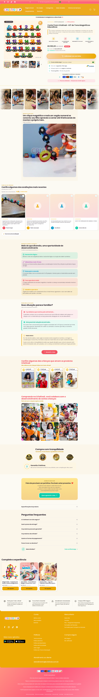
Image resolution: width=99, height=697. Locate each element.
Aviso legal (61, 694)
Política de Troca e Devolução (42, 650)
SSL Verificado (68, 641)
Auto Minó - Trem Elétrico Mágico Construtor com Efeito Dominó (28, 582)
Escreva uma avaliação (12, 234)
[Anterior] (30, 2)
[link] (46, 662)
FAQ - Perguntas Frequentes (72, 622)
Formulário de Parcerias (70, 625)
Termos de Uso (38, 638)
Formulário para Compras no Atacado (74, 627)
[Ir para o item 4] (32, 64)
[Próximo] (69, 2)
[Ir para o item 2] (15, 64)
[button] (13, 212)
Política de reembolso (30, 694)
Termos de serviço (48, 694)
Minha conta (37, 618)
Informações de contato (68, 694)
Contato (66, 620)
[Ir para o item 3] (23, 64)
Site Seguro (67, 638)
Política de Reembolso (40, 643)
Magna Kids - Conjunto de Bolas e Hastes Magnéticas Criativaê (10, 582)
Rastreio (36, 622)
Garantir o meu (50, 352)
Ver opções (10, 588)
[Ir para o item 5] (40, 64)
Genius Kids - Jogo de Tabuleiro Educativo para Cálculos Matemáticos (47, 582)
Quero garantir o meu (48, 495)
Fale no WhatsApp (70, 549)
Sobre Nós (67, 618)
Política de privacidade (39, 694)
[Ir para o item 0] (7, 64)
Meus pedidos (37, 620)
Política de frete (55, 694)
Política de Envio (38, 641)
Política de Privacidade (40, 645)
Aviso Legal (37, 647)
